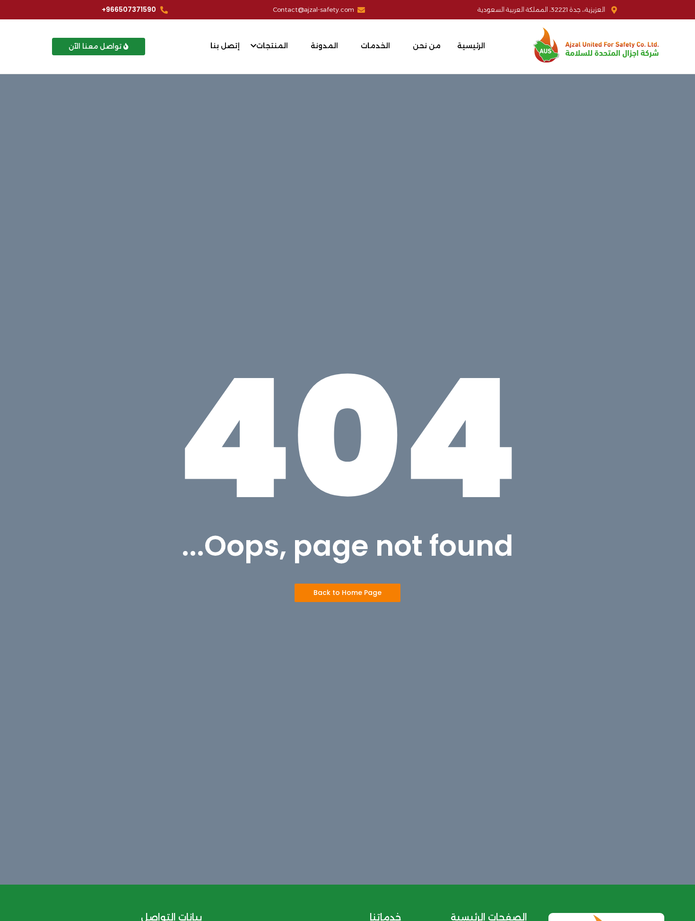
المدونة (324, 45)
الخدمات (375, 45)
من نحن (427, 45)
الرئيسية (471, 45)
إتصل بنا (225, 45)
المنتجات (272, 45)
